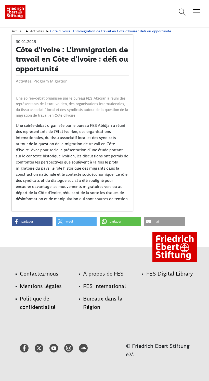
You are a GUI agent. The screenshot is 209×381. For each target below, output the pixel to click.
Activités (37, 31)
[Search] (183, 12)
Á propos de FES (103, 273)
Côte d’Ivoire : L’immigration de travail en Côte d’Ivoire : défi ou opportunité (110, 31)
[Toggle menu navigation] (196, 12)
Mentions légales (41, 286)
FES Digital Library (169, 273)
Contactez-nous (39, 273)
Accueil (17, 31)
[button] (32, 221)
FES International (104, 286)
